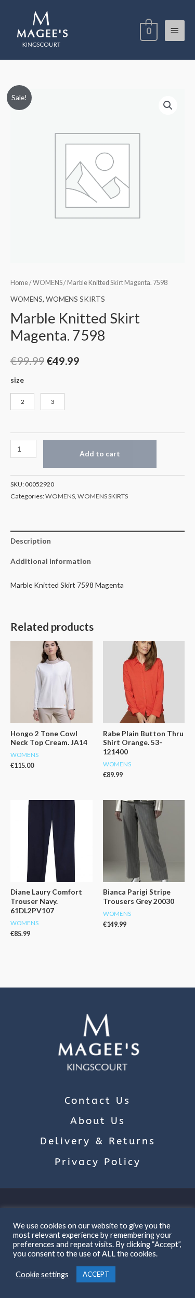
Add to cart (100, 453)
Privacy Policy (98, 1162)
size (17, 379)
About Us (97, 1121)
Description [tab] (30, 540)
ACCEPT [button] (96, 1274)
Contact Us (97, 1100)
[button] (168, 105)
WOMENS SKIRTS (75, 298)
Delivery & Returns (97, 1141)
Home (19, 283)
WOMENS (47, 283)
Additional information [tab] (50, 561)
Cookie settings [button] (42, 1274)
